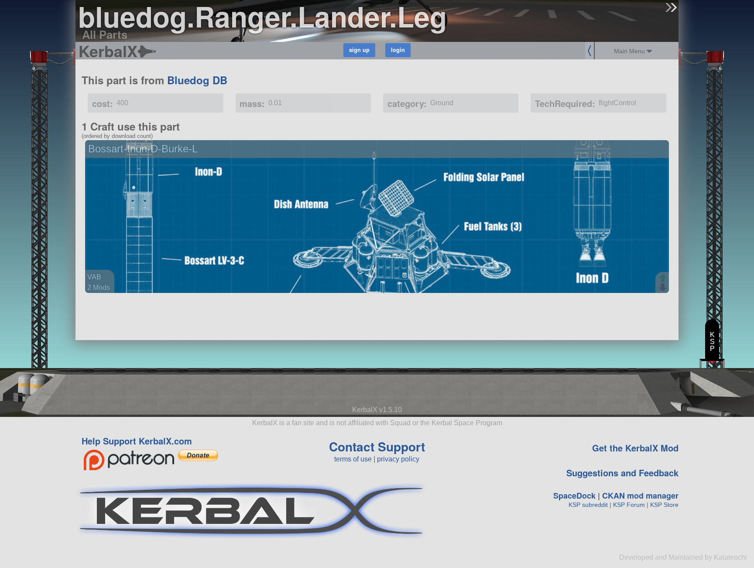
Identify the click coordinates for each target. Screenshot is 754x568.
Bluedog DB (197, 79)
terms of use (353, 459)
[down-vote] (663, 287)
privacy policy (398, 459)
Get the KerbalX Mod (635, 447)
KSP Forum (629, 504)
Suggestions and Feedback (622, 472)
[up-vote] (663, 279)
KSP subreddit (588, 504)
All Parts (104, 34)
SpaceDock (574, 495)
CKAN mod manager (640, 495)
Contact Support (377, 446)
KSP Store (664, 504)
